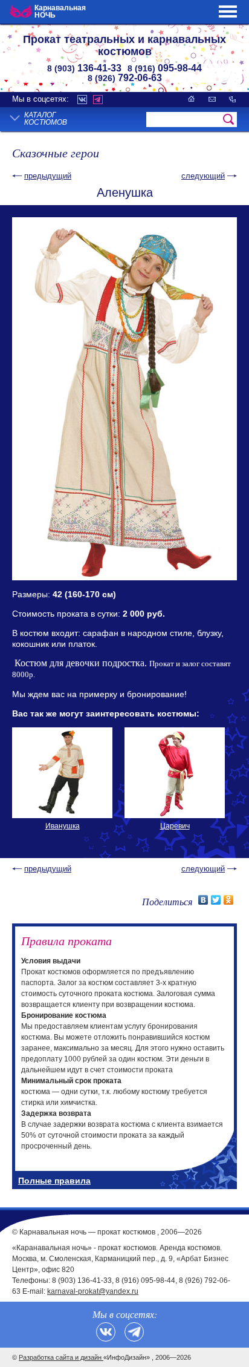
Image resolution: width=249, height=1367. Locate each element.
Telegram (98, 99)
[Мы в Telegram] (134, 1332)
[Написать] (212, 99)
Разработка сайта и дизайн (61, 1357)
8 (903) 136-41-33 (82, 1280)
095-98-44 (165, 68)
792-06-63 (125, 78)
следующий (203, 175)
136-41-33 (84, 68)
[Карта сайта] (232, 99)
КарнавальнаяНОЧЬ (60, 11)
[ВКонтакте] (203, 900)
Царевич (175, 826)
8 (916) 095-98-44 (145, 1280)
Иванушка (62, 826)
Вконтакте (82, 99)
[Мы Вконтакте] (105, 1332)
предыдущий (47, 175)
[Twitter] (216, 900)
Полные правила (54, 1180)
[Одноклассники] (228, 900)
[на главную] (191, 99)
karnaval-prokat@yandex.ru (92, 1291)
